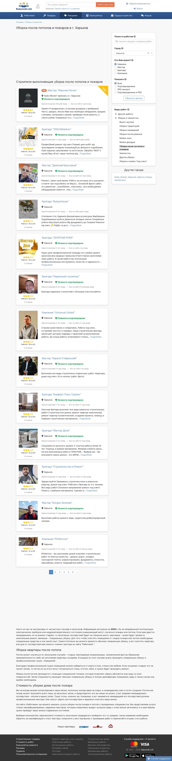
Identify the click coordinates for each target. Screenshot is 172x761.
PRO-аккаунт (123, 89)
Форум (148, 15)
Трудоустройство (123, 15)
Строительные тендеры (28, 739)
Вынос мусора (126, 122)
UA (38, 5)
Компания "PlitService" (55, 538)
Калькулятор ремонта (27, 745)
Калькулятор (96, 15)
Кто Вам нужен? (122, 60)
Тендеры (51, 15)
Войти (140, 8)
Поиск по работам (123, 36)
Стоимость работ (25, 742)
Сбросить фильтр (134, 98)
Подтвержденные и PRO (129, 92)
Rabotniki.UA (147, 749)
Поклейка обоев (60, 748)
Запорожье (120, 180)
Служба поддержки (160, 758)
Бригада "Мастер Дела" (56, 430)
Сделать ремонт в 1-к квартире (67, 9)
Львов (149, 177)
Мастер (121, 67)
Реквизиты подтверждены (71, 318)
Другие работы (125, 114)
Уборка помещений (129, 130)
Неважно (121, 64)
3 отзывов (28, 492)
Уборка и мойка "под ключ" (133, 161)
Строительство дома (98, 739)
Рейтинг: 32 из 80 (28, 525)
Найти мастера (105, 4)
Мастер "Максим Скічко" (62, 90)
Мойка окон (125, 138)
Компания (122, 73)
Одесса (140, 177)
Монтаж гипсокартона (99, 745)
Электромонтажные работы (66, 754)
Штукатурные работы (63, 745)
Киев (116, 177)
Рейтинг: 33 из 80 (28, 489)
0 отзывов (28, 116)
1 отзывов (28, 191)
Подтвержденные (126, 86)
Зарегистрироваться (139, 3)
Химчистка (124, 153)
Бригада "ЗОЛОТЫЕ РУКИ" (57, 237)
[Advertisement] (62, 56)
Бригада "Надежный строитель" (61, 276)
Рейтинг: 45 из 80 (28, 188)
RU (38, 7)
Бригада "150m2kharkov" (56, 129)
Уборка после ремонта (130, 134)
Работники (29, 15)
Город (117, 48)
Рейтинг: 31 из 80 (28, 551)
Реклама (20, 748)
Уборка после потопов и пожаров (131, 147)
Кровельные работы (98, 751)
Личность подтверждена (57, 99)
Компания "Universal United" (58, 312)
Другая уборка (126, 157)
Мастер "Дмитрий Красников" (59, 165)
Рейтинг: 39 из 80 (28, 224)
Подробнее (78, 117)
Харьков (132, 177)
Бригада (121, 70)
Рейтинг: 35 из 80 (28, 417)
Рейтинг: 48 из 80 (28, 113)
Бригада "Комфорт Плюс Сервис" (61, 394)
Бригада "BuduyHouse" (55, 201)
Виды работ (120, 109)
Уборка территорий (129, 126)
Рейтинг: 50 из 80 (28, 151)
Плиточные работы (61, 742)
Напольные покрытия (98, 748)
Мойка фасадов (127, 142)
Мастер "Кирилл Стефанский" (59, 358)
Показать (119, 79)
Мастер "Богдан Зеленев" (57, 502)
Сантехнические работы (100, 754)
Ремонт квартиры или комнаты (67, 739)
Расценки (72, 15)
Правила (20, 751)
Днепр (123, 177)
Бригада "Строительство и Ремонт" (62, 466)
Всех (119, 83)
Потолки (56, 751)
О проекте (150, 739)
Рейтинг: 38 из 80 (28, 299)
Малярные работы (97, 742)
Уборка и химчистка (128, 118)
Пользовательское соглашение (31, 754)
